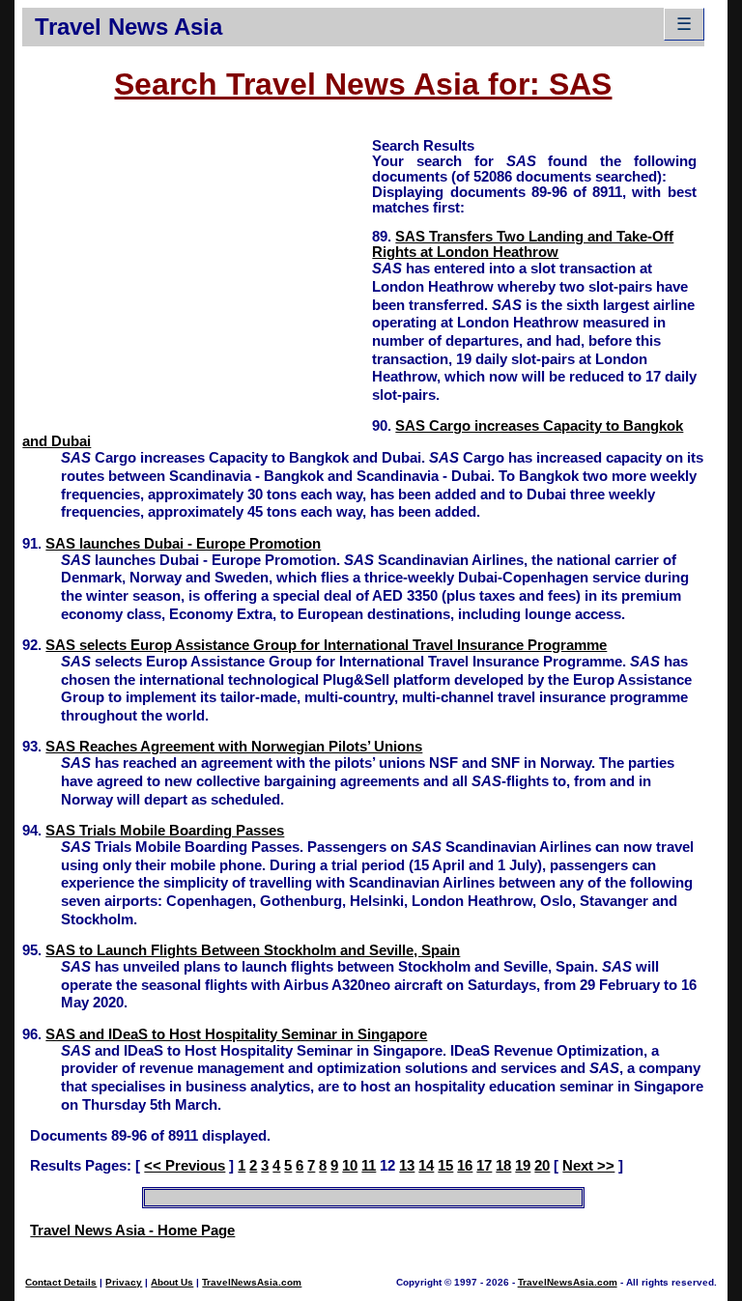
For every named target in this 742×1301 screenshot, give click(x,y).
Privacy (123, 1282)
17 (484, 1166)
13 (406, 1166)
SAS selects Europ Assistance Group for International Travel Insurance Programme (326, 645)
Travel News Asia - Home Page (132, 1230)
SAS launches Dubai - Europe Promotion (183, 544)
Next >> (588, 1166)
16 (464, 1166)
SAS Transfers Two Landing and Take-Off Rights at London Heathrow (522, 244)
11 (368, 1166)
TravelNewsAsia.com (251, 1282)
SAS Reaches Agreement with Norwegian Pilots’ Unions (233, 746)
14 (426, 1166)
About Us (172, 1282)
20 (542, 1166)
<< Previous (184, 1166)
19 (522, 1166)
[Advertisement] (197, 271)
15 (445, 1166)
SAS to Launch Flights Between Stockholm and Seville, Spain (252, 950)
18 (503, 1166)
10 (349, 1166)
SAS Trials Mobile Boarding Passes (164, 830)
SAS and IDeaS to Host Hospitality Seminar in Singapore (236, 1034)
